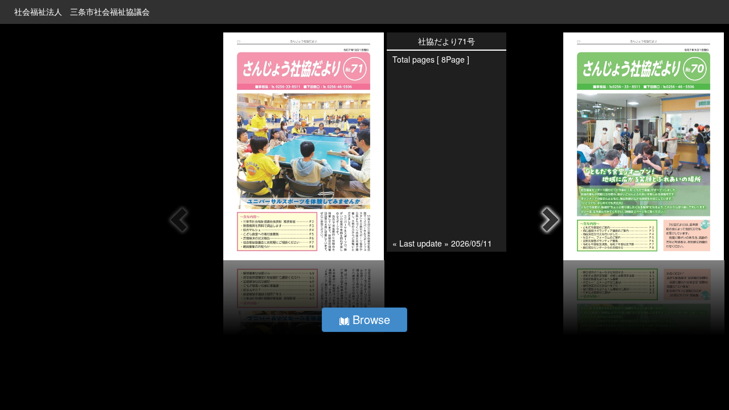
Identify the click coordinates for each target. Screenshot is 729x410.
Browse (369, 319)
